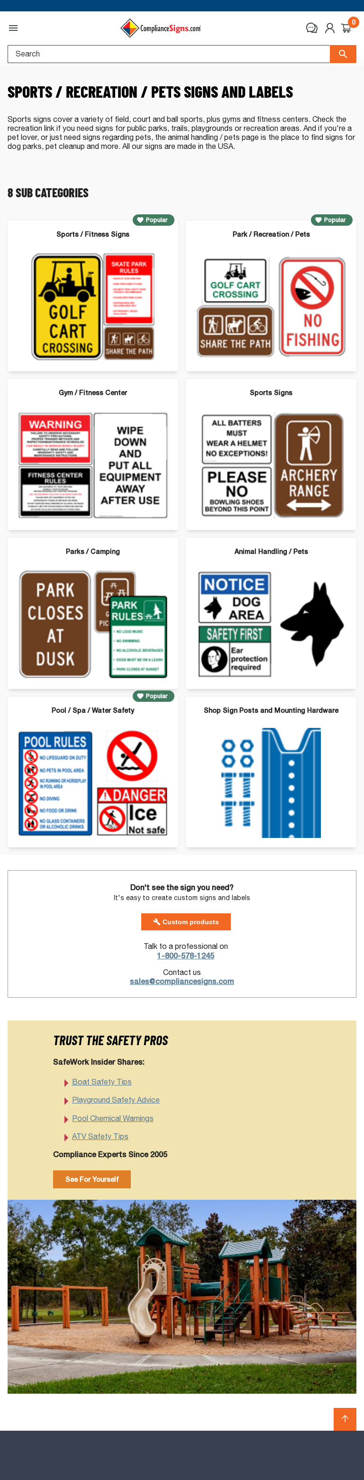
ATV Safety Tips (100, 1136)
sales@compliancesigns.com (182, 981)
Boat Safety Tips (102, 1082)
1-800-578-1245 (185, 956)
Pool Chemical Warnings (113, 1118)
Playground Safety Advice (116, 1100)
